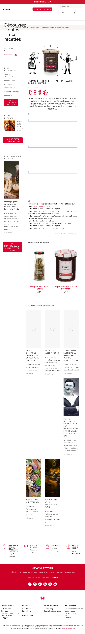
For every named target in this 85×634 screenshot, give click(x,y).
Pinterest (40, 92)
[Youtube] (50, 584)
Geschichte (26, 609)
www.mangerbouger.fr (68, 628)
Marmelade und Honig (10, 613)
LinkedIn (45, 92)
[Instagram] (35, 584)
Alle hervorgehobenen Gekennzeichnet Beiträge (12, 247)
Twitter (35, 92)
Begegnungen (72, 234)
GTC (66, 615)
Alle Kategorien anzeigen (11, 102)
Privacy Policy (70, 613)
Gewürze (4, 611)
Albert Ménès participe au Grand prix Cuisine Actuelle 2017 (71, 355)
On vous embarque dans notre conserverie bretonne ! (32, 355)
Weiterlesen (8, 233)
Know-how (26, 611)
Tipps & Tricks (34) (8, 75)
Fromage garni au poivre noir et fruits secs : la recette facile (11, 205)
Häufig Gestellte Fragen (53, 611)
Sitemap (68, 618)
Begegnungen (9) (12, 92)
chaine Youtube (38, 206)
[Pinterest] (55, 584)
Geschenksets (6, 615)
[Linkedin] (45, 584)
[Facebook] (30, 584)
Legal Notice (70, 611)
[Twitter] (40, 584)
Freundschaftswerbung (74, 609)
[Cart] (75, 12)
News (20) (8, 84)
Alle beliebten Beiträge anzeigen (12, 140)
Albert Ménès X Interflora (33, 501)
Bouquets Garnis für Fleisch (39, 287)
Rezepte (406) (9, 80)
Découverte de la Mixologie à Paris (51, 503)
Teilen (30, 92)
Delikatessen (6, 609)
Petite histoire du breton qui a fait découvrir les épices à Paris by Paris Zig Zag (71, 427)
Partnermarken (28, 615)
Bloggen (4, 618)
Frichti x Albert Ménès (52, 352)
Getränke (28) (9, 88)
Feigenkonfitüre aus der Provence (66, 287)
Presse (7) (8, 95)
